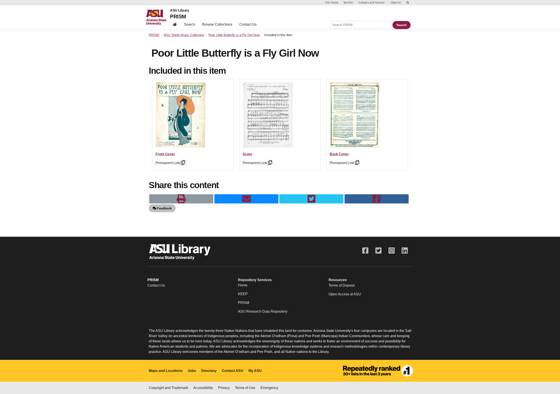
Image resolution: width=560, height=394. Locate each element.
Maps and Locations (165, 371)
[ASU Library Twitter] (378, 250)
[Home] (158, 17)
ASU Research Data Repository (262, 311)
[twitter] (311, 198)
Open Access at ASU (345, 294)
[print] (181, 198)
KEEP (243, 294)
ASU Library (179, 10)
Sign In (396, 2)
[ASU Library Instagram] (391, 250)
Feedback (164, 208)
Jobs (192, 371)
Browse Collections (217, 24)
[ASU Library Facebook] (365, 250)
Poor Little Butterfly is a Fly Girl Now (234, 35)
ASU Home (331, 2)
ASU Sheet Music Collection (184, 35)
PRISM (178, 16)
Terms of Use (245, 388)
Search (189, 24)
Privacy (224, 388)
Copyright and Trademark (168, 388)
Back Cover (339, 154)
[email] (246, 198)
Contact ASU (232, 371)
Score (247, 154)
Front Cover (165, 154)
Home (242, 285)
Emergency (269, 388)
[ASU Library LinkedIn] (404, 250)
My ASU (348, 2)
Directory (209, 371)
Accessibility (203, 388)
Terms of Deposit (342, 285)
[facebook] (377, 198)
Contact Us (248, 24)
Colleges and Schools (371, 2)
